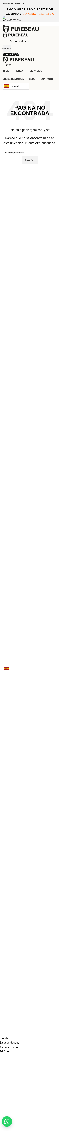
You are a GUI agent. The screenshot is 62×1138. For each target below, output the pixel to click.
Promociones (21, 799)
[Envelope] (7, 1011)
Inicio (11, 684)
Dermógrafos (25, 756)
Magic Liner (23, 768)
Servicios (15, 806)
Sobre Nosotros (22, 830)
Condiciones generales (29, 874)
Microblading (22, 787)
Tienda (12, 690)
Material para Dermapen (32, 781)
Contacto (16, 843)
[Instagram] (35, 1011)
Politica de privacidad (28, 868)
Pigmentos (19, 793)
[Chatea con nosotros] (7, 1121)
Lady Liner (21, 762)
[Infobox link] (29, 518)
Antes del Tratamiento (31, 968)
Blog (10, 837)
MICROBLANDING (23, 812)
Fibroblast (19, 774)
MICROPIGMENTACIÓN (28, 818)
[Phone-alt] (21, 1011)
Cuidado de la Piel (26, 718)
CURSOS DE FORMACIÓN (30, 824)
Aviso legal (17, 862)
